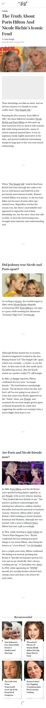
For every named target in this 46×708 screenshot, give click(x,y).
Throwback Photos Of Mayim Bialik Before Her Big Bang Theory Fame (33, 649)
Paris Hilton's (26, 308)
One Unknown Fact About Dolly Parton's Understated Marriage (12, 647)
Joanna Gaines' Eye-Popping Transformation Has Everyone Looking (34, 687)
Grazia (18, 301)
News (39, 564)
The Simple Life (22, 110)
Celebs (5, 11)
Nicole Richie (20, 304)
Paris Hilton (16, 489)
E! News (34, 523)
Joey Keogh (9, 39)
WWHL (33, 568)
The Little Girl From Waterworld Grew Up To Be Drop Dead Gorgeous (11, 688)
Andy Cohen (33, 532)
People (16, 378)
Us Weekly (36, 545)
